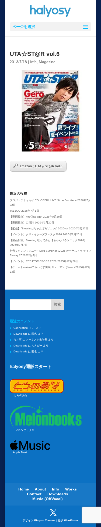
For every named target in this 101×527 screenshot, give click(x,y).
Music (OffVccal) (47, 499)
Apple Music (20, 452)
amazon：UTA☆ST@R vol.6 (41, 166)
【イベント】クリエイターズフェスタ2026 (36, 234)
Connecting (20, 327)
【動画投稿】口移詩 (22, 222)
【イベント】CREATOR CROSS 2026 (33, 261)
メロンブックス (24, 430)
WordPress (71, 520)
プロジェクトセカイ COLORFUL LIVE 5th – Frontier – (43, 200)
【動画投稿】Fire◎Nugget (26, 216)
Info (33, 62)
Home (23, 489)
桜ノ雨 (17, 339)
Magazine (47, 62)
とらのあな (20, 395)
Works (71, 489)
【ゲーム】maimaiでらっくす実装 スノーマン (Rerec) (42, 267)
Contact (34, 494)
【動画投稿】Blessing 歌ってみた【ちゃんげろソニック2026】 (48, 240)
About (40, 489)
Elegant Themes (44, 520)
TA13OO (15, 210)
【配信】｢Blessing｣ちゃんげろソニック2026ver (39, 228)
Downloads (20, 333)
